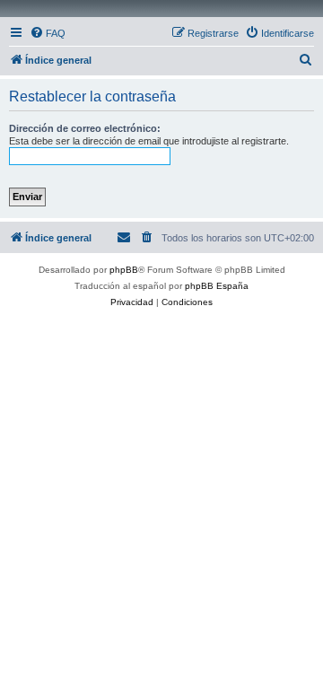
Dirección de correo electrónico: (85, 128)
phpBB (123, 270)
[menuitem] (47, 33)
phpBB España (217, 286)
